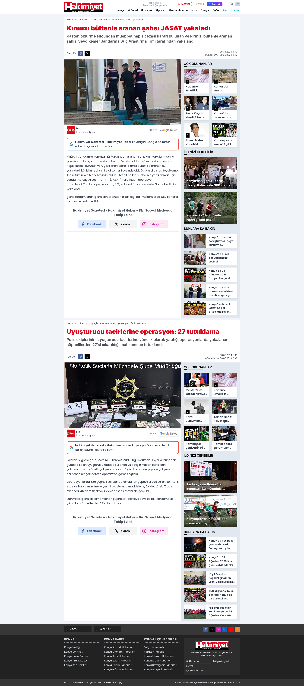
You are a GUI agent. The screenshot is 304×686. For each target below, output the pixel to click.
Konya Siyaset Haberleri (118, 647)
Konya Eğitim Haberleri (118, 660)
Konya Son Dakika (75, 665)
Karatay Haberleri (155, 652)
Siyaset (160, 10)
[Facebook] (205, 629)
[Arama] (232, 4)
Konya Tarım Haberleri (118, 665)
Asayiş (205, 10)
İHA (85, 130)
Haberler (72, 19)
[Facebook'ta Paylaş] (80, 53)
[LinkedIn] (224, 629)
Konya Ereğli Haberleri (157, 660)
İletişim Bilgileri (221, 661)
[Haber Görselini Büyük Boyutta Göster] (122, 92)
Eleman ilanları (178, 10)
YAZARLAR (185, 4)
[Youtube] (231, 629)
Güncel (133, 10)
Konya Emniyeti (73, 652)
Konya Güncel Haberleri (118, 669)
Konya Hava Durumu (76, 656)
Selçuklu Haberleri (155, 647)
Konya (121, 10)
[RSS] (237, 629)
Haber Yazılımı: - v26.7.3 (207, 682)
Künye (189, 665)
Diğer (216, 10)
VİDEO (201, 4)
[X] (212, 629)
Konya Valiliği (72, 647)
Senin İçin (216, 4)
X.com (125, 224)
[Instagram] (218, 629)
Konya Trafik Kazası (76, 660)
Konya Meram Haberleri (159, 656)
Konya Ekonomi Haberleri (119, 652)
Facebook (94, 224)
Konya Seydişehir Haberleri (160, 665)
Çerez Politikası (194, 670)
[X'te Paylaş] (87, 53)
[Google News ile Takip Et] (168, 130)
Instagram (157, 224)
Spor (194, 10)
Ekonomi (146, 10)
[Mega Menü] (237, 4)
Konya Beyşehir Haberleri (159, 669)
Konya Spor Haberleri (117, 656)
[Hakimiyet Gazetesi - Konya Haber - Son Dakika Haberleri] (211, 645)
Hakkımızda (192, 661)
